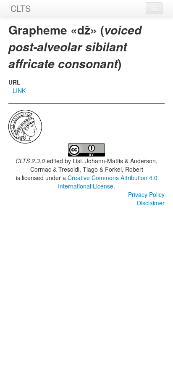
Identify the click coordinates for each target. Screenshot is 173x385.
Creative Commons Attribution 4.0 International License (107, 181)
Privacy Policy (146, 194)
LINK (19, 90)
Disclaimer (151, 203)
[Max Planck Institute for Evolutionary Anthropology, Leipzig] (25, 126)
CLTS (20, 8)
